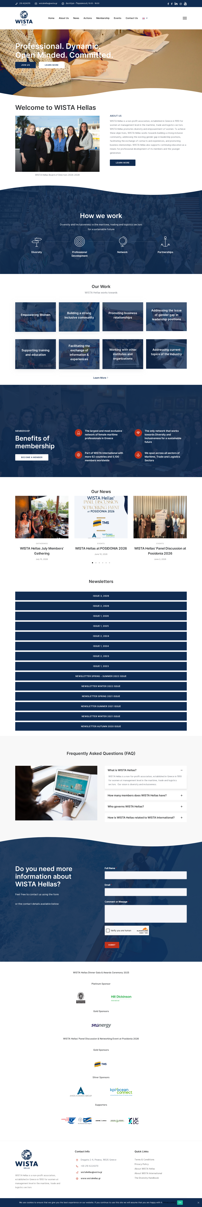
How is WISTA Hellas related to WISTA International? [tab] (141, 817)
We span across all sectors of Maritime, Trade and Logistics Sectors (162, 457)
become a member (31, 457)
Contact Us (132, 18)
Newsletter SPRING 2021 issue (101, 696)
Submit (111, 945)
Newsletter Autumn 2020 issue (101, 726)
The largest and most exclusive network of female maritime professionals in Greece (103, 434)
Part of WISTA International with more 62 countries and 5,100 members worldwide (104, 457)
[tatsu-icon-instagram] (181, 4)
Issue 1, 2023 (101, 666)
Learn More (52, 65)
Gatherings (42, 543)
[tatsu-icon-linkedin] (176, 3)
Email (108, 885)
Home (51, 18)
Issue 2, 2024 (101, 636)
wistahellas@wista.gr (48, 3)
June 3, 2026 (160, 559)
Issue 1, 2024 (101, 646)
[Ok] (198, 1202)
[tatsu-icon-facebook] (168, 4)
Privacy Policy (142, 1164)
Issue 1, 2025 (101, 626)
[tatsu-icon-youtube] (185, 3)
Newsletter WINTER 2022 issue (101, 686)
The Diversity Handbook (147, 1178)
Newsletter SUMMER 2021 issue (101, 706)
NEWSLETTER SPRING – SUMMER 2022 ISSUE (101, 676)
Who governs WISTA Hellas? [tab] (126, 806)
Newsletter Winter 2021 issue (101, 716)
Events (117, 18)
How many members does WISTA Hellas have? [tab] (137, 795)
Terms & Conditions (144, 1160)
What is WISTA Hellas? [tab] (122, 770)
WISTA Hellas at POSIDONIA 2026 (101, 548)
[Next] (147, 1092)
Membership (102, 18)
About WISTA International (148, 1173)
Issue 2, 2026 (101, 606)
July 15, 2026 (42, 559)
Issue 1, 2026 (101, 616)
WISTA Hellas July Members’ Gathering (42, 550)
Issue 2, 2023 (101, 656)
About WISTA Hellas (145, 1169)
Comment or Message (117, 902)
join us (25, 65)
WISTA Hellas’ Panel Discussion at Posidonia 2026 (160, 550)
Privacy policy (169, 1202)
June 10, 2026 (100, 554)
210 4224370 (24, 3)
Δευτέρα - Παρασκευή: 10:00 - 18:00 (82, 3)
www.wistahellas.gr (91, 1178)
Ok (180, 1202)
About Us (64, 18)
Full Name (111, 868)
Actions (88, 18)
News (76, 18)
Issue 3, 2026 (101, 596)
